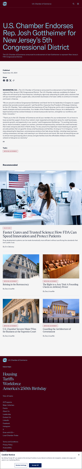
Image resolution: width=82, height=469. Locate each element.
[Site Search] (73, 4)
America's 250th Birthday (24, 388)
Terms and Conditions (10, 442)
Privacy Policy (7, 445)
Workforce (12, 383)
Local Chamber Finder (10, 435)
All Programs (7, 402)
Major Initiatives (8, 405)
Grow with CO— (8, 432)
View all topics (8, 396)
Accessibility (7, 448)
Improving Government (10, 151)
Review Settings (21, 465)
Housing (10, 374)
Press (5, 451)
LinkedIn (6, 420)
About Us (6, 411)
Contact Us (7, 417)
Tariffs (8, 378)
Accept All (35, 465)
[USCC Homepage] (41, 360)
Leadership (7, 414)
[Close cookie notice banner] (79, 455)
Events (5, 408)
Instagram (6, 426)
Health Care (7, 228)
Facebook (6, 423)
